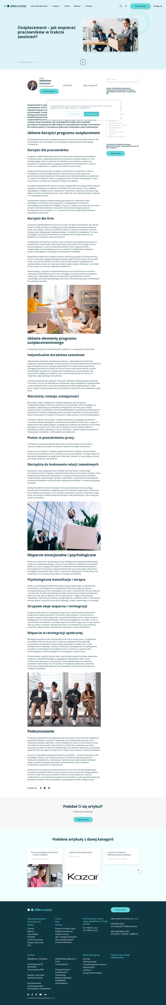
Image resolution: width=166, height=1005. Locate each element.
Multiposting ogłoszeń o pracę (65, 960)
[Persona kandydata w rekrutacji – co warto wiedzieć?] (44, 867)
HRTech (111, 112)
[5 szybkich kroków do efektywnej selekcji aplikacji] (121, 856)
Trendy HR (112, 134)
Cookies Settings (75, 114)
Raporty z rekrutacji (35, 975)
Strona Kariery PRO (35, 969)
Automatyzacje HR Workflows (35, 965)
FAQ (29, 945)
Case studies (32, 934)
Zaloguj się (157, 6)
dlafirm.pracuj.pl (89, 961)
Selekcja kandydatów (115, 127)
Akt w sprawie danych (64, 939)
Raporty (30, 931)
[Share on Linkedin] (49, 788)
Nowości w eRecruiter (116, 118)
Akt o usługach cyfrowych (66, 937)
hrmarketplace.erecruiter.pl (94, 964)
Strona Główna (22, 62)
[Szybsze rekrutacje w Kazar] (83, 866)
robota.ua (87, 970)
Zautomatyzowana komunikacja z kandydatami (39, 987)
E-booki (30, 928)
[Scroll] (83, 62)
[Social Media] (28, 994)
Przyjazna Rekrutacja (115, 123)
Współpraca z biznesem (37, 959)
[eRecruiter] (15, 6)
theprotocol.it (89, 967)
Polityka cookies (62, 934)
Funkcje (56, 6)
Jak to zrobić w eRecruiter (117, 114)
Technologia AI (61, 964)
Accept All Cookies (91, 114)
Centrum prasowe (35, 939)
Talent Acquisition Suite (116, 132)
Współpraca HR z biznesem (117, 137)
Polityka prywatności (64, 931)
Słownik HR (112, 130)
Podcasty (31, 937)
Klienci (111, 116)
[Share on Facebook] (40, 788)
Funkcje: (31, 955)
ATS (54, 210)
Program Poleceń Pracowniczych (62, 970)
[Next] (138, 870)
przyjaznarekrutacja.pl (92, 973)
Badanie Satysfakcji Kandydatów (63, 979)
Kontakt (89, 6)
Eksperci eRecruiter (35, 942)
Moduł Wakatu (61, 983)
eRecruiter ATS (34, 921)
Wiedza (77, 6)
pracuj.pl (86, 959)
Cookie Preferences (63, 942)
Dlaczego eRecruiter (39, 6)
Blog (30, 62)
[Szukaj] (120, 6)
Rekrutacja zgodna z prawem (118, 125)
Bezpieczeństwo (34, 983)
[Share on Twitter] (45, 788)
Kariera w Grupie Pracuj (65, 928)
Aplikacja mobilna (34, 978)
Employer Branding (115, 109)
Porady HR (92, 85)
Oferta (67, 6)
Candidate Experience (115, 107)
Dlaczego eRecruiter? (36, 919)
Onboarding (60, 975)
